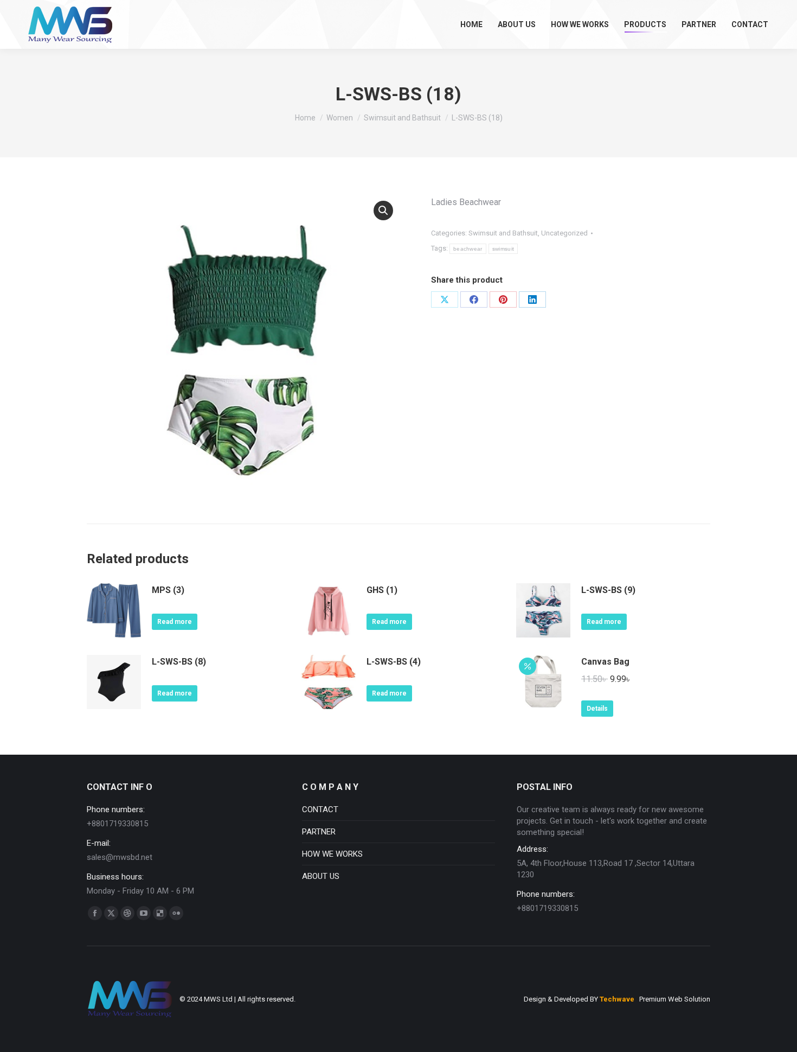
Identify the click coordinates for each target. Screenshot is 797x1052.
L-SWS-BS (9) (608, 590)
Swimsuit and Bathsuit (503, 233)
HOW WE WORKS (332, 854)
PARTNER (319, 832)
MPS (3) (168, 590)
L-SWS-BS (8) (179, 661)
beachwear (468, 249)
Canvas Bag (605, 661)
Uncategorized (564, 233)
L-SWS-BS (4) (394, 661)
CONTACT (320, 809)
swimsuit (503, 249)
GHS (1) (382, 590)
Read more (174, 622)
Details (597, 708)
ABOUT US (320, 876)
